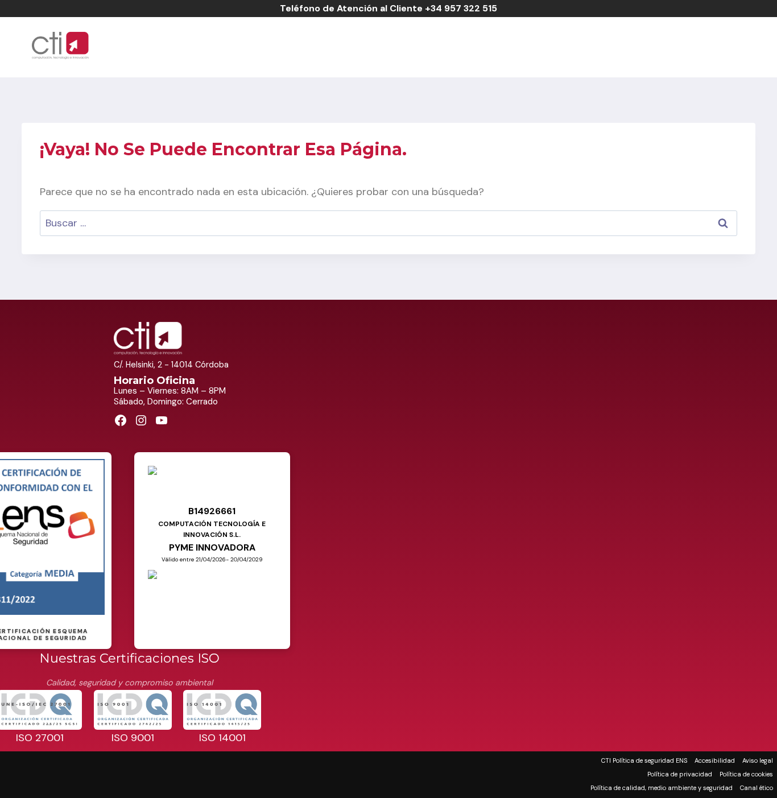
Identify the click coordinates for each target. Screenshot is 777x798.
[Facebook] (721, 45)
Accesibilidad (715, 760)
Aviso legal (757, 760)
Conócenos (552, 45)
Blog (685, 45)
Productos (473, 45)
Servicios (400, 45)
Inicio (277, 45)
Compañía (333, 45)
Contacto (628, 45)
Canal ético (756, 788)
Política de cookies (746, 774)
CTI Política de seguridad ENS (644, 760)
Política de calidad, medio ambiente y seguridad (661, 788)
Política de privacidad (679, 774)
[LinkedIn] (745, 45)
